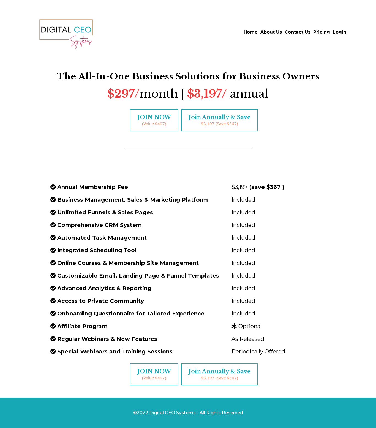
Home (251, 32)
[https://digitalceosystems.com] (66, 32)
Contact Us (297, 32)
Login (339, 32)
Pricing (321, 32)
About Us (271, 32)
